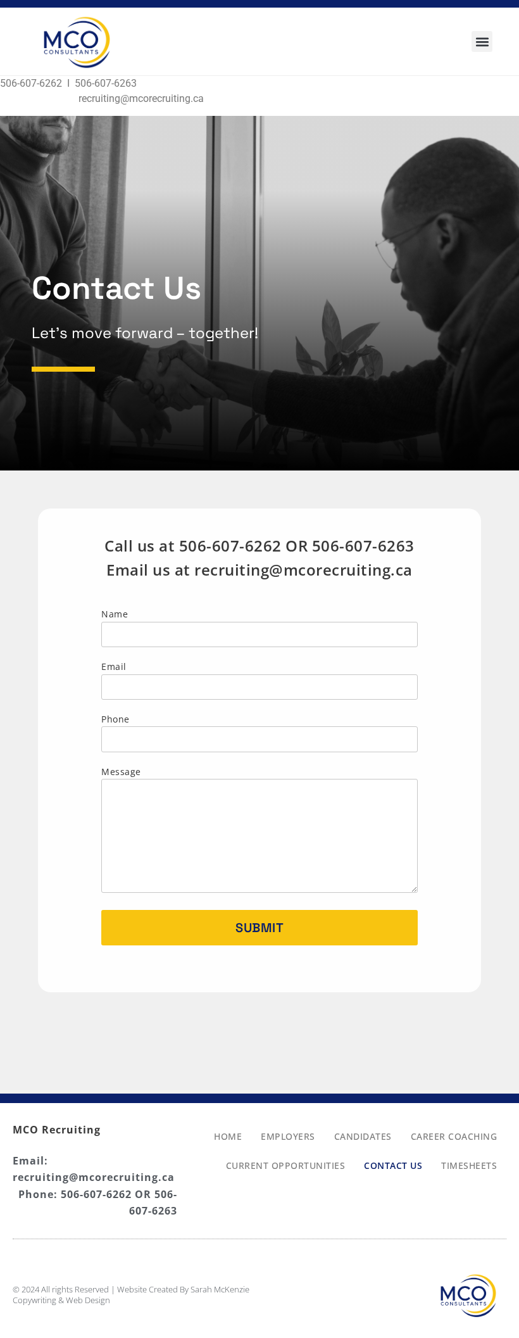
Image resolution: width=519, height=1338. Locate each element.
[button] (482, 41)
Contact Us (393, 1165)
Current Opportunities (286, 1165)
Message (121, 772)
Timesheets (469, 1165)
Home (228, 1136)
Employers (288, 1136)
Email (114, 666)
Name (114, 614)
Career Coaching (454, 1136)
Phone (115, 719)
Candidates (363, 1136)
